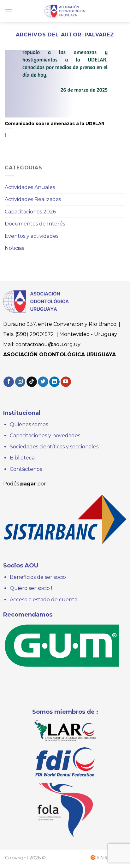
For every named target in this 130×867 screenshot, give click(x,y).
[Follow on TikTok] (32, 382)
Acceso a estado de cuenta (43, 600)
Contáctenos (26, 469)
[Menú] (8, 11)
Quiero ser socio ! (31, 588)
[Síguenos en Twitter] (43, 382)
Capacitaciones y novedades (45, 436)
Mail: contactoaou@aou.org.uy (41, 344)
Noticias (14, 248)
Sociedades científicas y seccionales (54, 447)
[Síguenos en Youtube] (66, 382)
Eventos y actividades (31, 236)
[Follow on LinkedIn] (54, 382)
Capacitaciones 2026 (30, 212)
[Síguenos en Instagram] (20, 382)
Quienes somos (29, 424)
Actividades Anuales (30, 187)
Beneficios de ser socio (38, 577)
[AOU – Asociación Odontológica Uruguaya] (65, 10)
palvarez (99, 35)
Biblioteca (22, 458)
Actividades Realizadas (33, 199)
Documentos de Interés (35, 224)
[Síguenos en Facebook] (8, 382)
